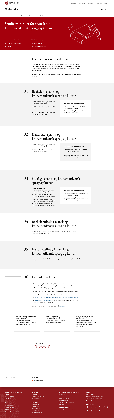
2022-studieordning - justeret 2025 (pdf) (44, 108)
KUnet (61, 394)
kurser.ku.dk (63, 306)
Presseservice (36, 404)
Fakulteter (8, 399)
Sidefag (10, 47)
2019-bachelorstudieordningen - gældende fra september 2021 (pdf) (44, 200)
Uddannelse (72, 3)
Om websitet (90, 394)
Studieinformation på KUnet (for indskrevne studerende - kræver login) (76, 112)
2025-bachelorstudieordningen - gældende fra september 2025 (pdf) (44, 195)
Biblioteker (8, 409)
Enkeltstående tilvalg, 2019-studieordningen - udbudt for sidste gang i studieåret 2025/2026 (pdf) (55, 232)
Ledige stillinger (63, 400)
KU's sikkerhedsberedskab (67, 410)
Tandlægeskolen (10, 407)
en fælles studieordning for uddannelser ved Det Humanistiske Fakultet (56, 297)
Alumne (61, 404)
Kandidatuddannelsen (14, 43)
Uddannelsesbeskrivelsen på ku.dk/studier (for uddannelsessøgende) (75, 107)
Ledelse (7, 394)
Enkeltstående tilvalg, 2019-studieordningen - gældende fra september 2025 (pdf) (57, 260)
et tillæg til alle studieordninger (44, 300)
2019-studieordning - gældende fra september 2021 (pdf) (44, 113)
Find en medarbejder (38, 396)
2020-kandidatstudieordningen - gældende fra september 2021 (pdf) (44, 204)
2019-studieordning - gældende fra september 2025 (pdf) (44, 151)
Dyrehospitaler (9, 405)
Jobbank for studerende (66, 402)
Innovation (91, 3)
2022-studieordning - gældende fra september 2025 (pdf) (44, 145)
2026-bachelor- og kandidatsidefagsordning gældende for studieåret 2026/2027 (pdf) (44, 190)
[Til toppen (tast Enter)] (108, 395)
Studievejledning (38, 380)
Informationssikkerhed (93, 401)
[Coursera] (95, 411)
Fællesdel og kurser (40, 47)
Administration (9, 396)
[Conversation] (91, 411)
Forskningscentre (10, 403)
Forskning (82, 3)
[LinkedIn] (91, 407)
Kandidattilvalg (38, 43)
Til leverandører (37, 412)
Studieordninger (19, 15)
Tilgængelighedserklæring (94, 399)
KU (5, 15)
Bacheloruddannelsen (14, 40)
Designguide (35, 406)
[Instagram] (95, 407)
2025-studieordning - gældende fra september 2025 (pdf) (44, 102)
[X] (99, 407)
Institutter (8, 401)
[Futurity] (87, 411)
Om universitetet (102, 3)
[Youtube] (103, 407)
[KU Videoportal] (107, 407)
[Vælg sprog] (105, 9)
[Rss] (99, 411)
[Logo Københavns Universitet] (12, 3)
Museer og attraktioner (12, 411)
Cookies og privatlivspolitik (94, 396)
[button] (108, 9)
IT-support (35, 410)
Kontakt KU (35, 399)
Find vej (34, 394)
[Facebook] (87, 406)
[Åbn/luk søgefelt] (102, 9)
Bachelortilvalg (38, 40)
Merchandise (36, 408)
